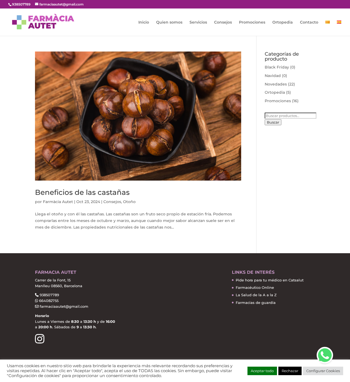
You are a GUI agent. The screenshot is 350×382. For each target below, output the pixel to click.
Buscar (273, 122)
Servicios (198, 22)
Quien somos (169, 22)
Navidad (273, 75)
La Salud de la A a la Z (256, 295)
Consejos (223, 22)
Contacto (309, 22)
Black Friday (277, 67)
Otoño (129, 201)
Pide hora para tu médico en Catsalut (270, 280)
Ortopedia (282, 22)
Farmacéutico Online (255, 287)
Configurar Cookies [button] (323, 371)
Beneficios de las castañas (82, 192)
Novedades (276, 84)
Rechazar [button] (290, 371)
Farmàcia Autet (58, 201)
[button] (324, 355)
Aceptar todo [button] (262, 371)
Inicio (143, 22)
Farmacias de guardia (256, 302)
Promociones (252, 22)
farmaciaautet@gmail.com (63, 306)
